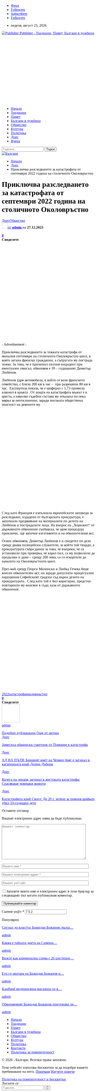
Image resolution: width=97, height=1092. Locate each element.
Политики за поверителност (32, 1052)
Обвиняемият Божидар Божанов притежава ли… (39, 1004)
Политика (18, 133)
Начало (16, 108)
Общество (18, 125)
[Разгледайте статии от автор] (11, 721)
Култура (17, 129)
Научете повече (63, 1071)
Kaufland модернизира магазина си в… (32, 989)
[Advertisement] (40, 70)
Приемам (43, 1071)
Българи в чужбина (26, 121)
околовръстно (36, 694)
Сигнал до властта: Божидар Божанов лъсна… (37, 927)
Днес (14, 137)
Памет (16, 117)
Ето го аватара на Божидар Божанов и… (33, 973)
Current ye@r (13, 912)
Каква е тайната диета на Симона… (29, 943)
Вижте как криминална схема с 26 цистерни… (38, 958)
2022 (5, 694)
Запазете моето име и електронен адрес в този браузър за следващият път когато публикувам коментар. (48, 893)
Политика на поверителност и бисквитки (34, 1079)
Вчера (15, 141)
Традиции (18, 113)
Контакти (18, 1048)
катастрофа (17, 694)
